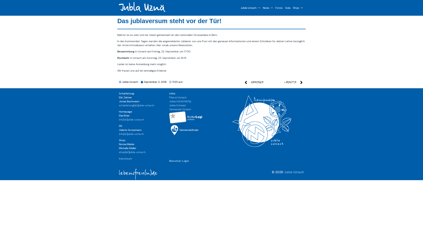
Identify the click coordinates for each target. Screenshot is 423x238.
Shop (296, 8)
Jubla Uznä (141, 8)
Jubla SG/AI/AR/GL (180, 101)
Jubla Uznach (249, 8)
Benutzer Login (179, 161)
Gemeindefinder (189, 130)
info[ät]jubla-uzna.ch (131, 119)
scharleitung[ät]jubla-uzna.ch (136, 105)
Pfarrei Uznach (178, 97)
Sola (287, 8)
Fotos (279, 8)
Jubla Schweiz (177, 105)
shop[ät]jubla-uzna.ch (132, 152)
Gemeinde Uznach (180, 109)
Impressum (125, 158)
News (266, 8)
